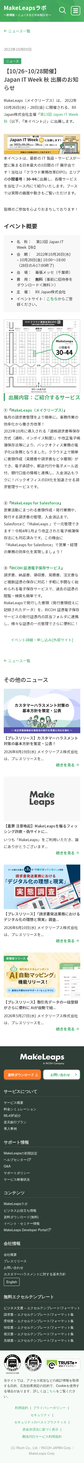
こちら (51, 1391)
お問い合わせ (60, 1074)
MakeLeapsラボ (25, 7)
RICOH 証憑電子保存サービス (36, 568)
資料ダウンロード (21, 1074)
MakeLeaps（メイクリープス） (37, 410)
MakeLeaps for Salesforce (35, 503)
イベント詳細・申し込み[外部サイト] (42, 640)
